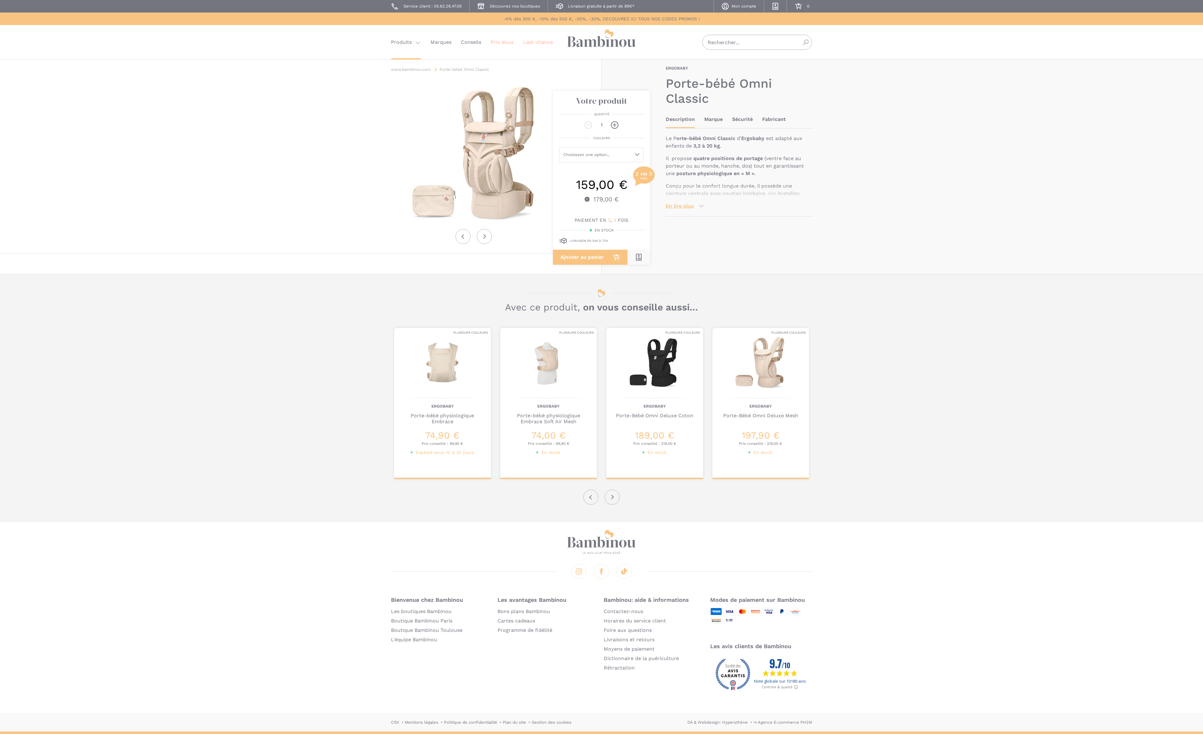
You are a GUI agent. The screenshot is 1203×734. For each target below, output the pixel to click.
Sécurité (742, 119)
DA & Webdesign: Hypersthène (717, 722)
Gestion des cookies (551, 722)
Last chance (538, 42)
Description (680, 119)
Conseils (471, 42)
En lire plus (680, 206)
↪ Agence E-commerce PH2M (782, 722)
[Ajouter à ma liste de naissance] (639, 257)
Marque (713, 119)
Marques (440, 42)
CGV (395, 722)
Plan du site (514, 722)
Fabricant (774, 119)
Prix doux (502, 42)
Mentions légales (421, 722)
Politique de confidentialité (470, 722)
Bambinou (601, 41)
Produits (401, 42)
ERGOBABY (677, 68)
